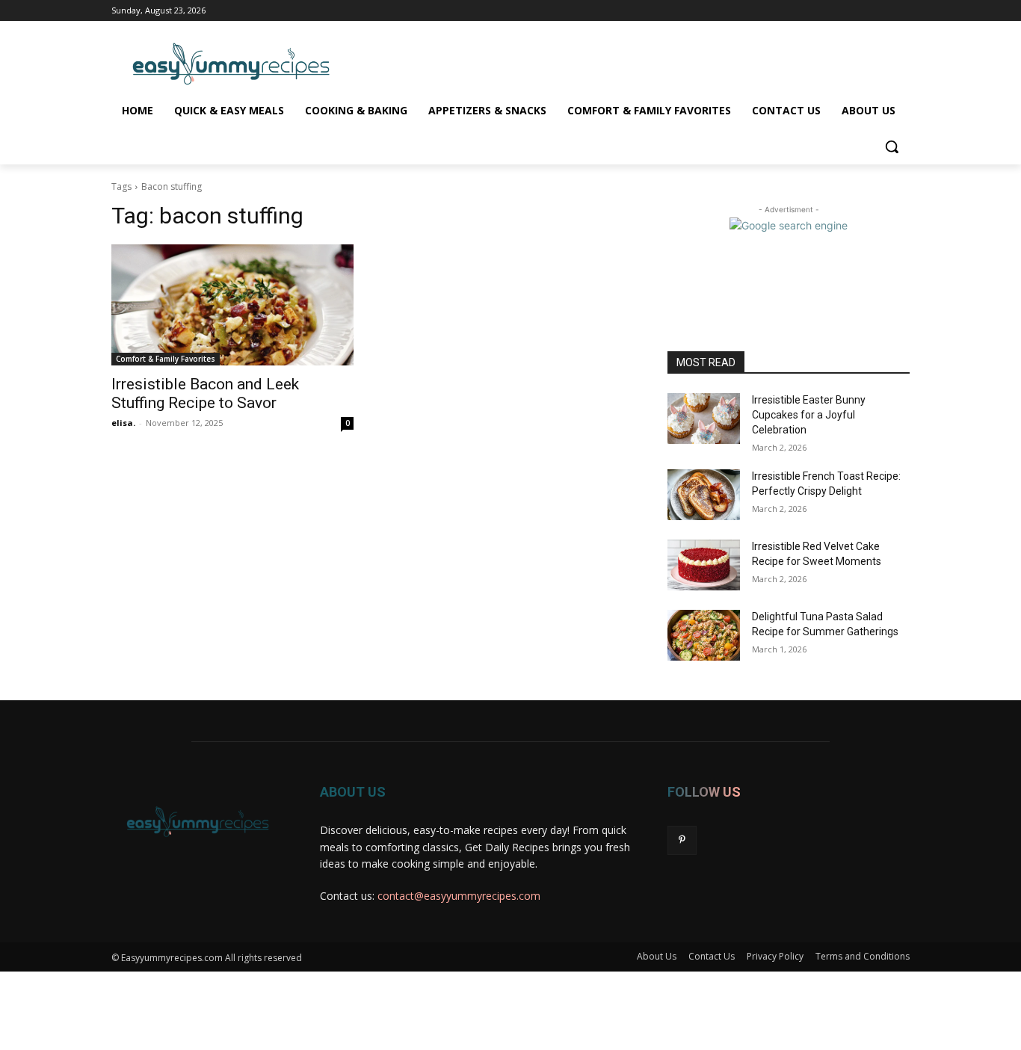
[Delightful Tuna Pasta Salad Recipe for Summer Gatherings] (703, 635)
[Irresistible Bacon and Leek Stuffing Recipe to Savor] (232, 304)
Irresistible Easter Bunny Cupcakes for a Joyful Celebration (809, 414)
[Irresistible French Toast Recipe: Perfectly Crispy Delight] (703, 494)
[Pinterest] (682, 840)
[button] (892, 146)
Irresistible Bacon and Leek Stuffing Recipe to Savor (205, 393)
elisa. (123, 422)
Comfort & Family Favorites (165, 358)
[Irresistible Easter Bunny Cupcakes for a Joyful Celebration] (703, 418)
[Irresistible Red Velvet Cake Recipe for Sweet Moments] (703, 565)
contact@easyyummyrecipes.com (458, 896)
